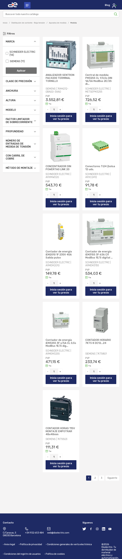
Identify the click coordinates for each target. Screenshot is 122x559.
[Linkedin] (103, 529)
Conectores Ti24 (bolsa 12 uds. (100, 168)
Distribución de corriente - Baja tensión (28, 23)
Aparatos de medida (57, 23)
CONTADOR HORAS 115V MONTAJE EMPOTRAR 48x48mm (60, 431)
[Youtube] (110, 529)
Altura (11, 100)
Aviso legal (9, 544)
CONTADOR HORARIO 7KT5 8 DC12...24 (98, 342)
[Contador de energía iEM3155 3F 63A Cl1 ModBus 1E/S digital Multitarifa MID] (100, 231)
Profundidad (15, 131)
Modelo (11, 109)
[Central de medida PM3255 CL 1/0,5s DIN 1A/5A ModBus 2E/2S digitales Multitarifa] (100, 55)
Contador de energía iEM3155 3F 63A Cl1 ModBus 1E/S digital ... (99, 254)
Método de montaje (19, 167)
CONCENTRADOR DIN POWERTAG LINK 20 (58, 168)
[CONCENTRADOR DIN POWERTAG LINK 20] (61, 146)
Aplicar (21, 70)
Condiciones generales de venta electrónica (69, 544)
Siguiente (112, 478)
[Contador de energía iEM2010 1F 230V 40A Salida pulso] (61, 231)
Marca (10, 41)
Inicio (5, 23)
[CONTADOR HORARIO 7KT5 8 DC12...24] (100, 320)
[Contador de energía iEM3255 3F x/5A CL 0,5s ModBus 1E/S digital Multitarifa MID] (61, 320)
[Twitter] (84, 529)
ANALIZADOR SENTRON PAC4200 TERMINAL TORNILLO (60, 78)
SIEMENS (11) (17, 61)
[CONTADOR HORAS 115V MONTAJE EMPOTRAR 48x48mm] (61, 408)
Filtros (11, 33)
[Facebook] (90, 529)
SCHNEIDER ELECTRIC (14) (22, 53)
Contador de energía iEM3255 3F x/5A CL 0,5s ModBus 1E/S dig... (61, 343)
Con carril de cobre (15, 157)
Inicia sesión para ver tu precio (61, 117)
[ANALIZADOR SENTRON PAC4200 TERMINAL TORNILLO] (61, 55)
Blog (107, 5)
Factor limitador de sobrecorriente (19, 121)
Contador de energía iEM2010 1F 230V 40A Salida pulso (59, 254)
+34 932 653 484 (34, 532)
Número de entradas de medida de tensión (18, 143)
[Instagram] (97, 529)
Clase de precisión (19, 81)
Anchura (12, 90)
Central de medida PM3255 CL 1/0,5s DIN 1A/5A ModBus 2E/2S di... (98, 80)
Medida (73, 23)
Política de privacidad (31, 544)
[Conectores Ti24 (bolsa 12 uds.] (100, 146)
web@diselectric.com (58, 532)
